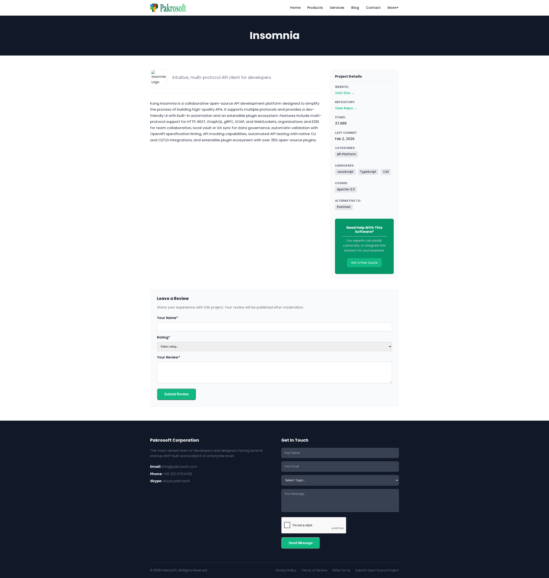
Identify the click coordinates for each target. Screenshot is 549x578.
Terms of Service (314, 570)
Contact (373, 7)
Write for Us (341, 570)
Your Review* (168, 357)
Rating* (163, 337)
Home (295, 7)
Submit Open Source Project (377, 570)
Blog (355, 7)
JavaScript (345, 172)
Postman (344, 207)
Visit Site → (344, 92)
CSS (386, 172)
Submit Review (176, 394)
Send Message (301, 543)
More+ (393, 7)
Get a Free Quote (364, 262)
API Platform (346, 154)
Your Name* (167, 317)
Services (337, 7)
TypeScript (368, 172)
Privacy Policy (286, 570)
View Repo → (346, 108)
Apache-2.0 (346, 189)
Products (315, 7)
